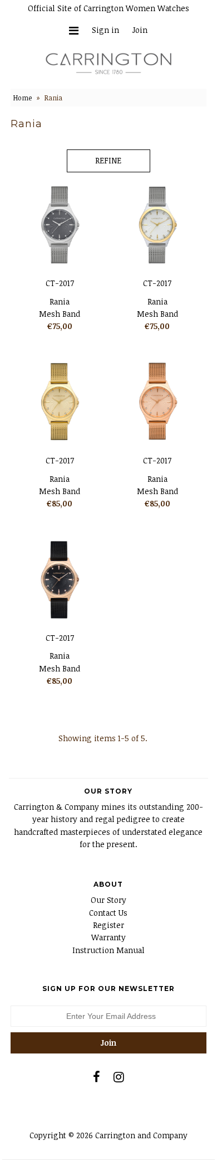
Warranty (108, 937)
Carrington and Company (141, 1135)
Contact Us (108, 912)
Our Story (108, 900)
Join (139, 30)
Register (108, 925)
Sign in (105, 30)
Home (22, 97)
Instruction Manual (108, 950)
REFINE (108, 160)
